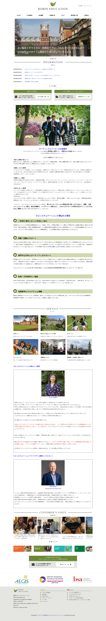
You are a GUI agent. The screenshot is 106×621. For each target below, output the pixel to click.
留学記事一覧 (74, 15)
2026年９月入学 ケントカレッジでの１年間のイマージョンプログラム (42, 75)
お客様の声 (52, 15)
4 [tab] (55, 58)
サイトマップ (45, 601)
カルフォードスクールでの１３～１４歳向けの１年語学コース (40, 69)
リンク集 (44, 599)
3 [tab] (53, 58)
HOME (19, 15)
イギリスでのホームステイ (75, 594)
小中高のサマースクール (74, 596)
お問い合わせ (45, 596)
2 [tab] (52, 58)
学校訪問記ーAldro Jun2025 (31, 81)
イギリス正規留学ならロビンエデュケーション (51, 615)
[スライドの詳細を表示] (25, 525)
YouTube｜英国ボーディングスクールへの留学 (79, 599)
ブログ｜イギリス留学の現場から (76, 597)
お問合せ (86, 15)
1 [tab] (50, 58)
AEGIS (36, 268)
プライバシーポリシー (47, 597)
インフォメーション (88, 5)
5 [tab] (56, 541)
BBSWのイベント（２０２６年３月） (34, 72)
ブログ (63, 15)
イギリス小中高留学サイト (75, 592)
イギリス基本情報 (46, 592)
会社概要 (80, 5)
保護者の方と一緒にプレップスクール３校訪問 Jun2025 (38, 78)
